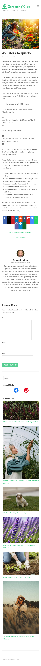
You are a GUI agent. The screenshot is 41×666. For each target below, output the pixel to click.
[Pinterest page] (26, 390)
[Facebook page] (16, 390)
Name (4, 343)
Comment (6, 318)
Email (4, 353)
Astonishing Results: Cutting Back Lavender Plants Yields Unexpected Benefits (19, 546)
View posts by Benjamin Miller (20, 262)
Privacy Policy (16, 659)
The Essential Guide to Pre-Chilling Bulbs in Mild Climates (18, 637)
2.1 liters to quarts (19, 237)
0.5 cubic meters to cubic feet (21, 232)
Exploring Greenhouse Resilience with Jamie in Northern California (21, 482)
